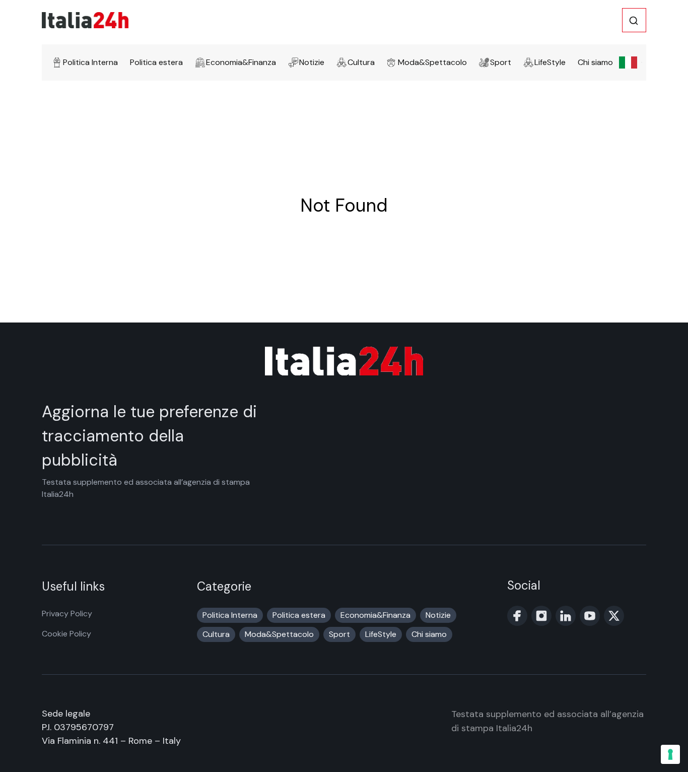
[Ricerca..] (634, 21)
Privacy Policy (67, 613)
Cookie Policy (66, 633)
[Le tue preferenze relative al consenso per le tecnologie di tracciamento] (670, 754)
